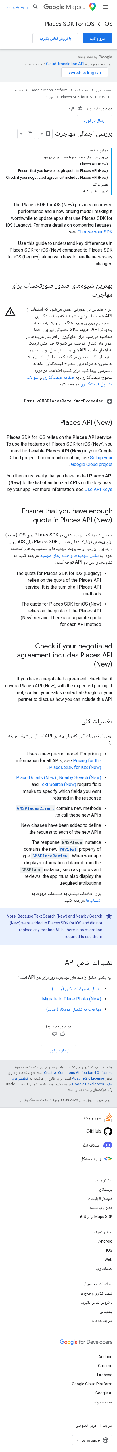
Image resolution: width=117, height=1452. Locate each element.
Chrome (105, 1366)
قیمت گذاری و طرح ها (96, 1293)
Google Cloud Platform (92, 1384)
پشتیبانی (106, 1311)
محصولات (82, 90)
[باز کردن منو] (105, 7)
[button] (58, 401)
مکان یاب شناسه (100, 1207)
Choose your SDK (95, 232)
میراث (49, 97)
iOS (107, 24)
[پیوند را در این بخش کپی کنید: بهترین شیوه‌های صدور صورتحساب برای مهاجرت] (86, 295)
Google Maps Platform (49, 90)
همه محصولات (101, 1402)
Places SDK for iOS (69, 24)
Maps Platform (76, 7)
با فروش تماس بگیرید (55, 38)
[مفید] (80, 108)
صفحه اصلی (104, 90)
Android (105, 1241)
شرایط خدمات (101, 1320)
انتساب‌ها (93, 900)
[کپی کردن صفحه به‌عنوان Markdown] (30, 134)
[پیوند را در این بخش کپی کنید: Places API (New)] (54, 423)
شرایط (107, 1425)
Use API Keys (98, 489)
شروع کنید (97, 38)
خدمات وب (104, 1268)
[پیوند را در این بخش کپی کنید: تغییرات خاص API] (59, 963)
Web (108, 1259)
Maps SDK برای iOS (96, 1216)
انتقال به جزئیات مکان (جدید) (76, 988)
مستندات (17, 90)
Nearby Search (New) (80, 777)
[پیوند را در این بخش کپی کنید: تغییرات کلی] (75, 721)
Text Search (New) (58, 784)
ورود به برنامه (17, 7)
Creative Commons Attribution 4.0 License (78, 1072)
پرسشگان (105, 1189)
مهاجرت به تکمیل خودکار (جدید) (73, 1009)
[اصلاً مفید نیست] (71, 108)
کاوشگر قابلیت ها (99, 1198)
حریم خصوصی (86, 1425)
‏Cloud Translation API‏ (65, 64)
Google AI (103, 1393)
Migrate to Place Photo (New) (71, 999)
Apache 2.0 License (88, 1078)
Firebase (104, 1375)
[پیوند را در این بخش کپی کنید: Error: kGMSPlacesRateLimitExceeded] (18, 401)
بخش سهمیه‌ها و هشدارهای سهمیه (69, 555)
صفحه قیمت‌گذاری (58, 377)
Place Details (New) (36, 777)
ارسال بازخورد (94, 120)
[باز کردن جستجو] (35, 6)
